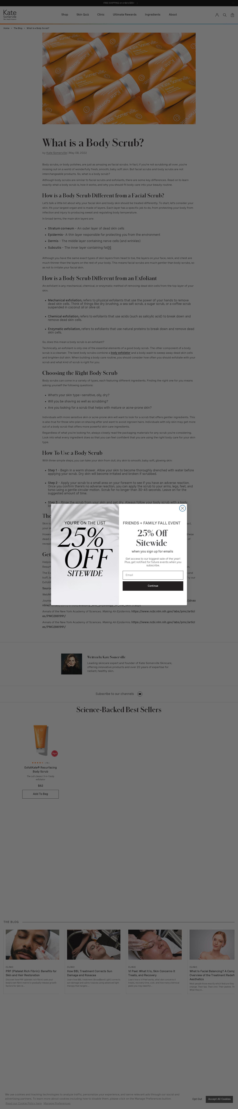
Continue (153, 586)
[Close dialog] (182, 508)
